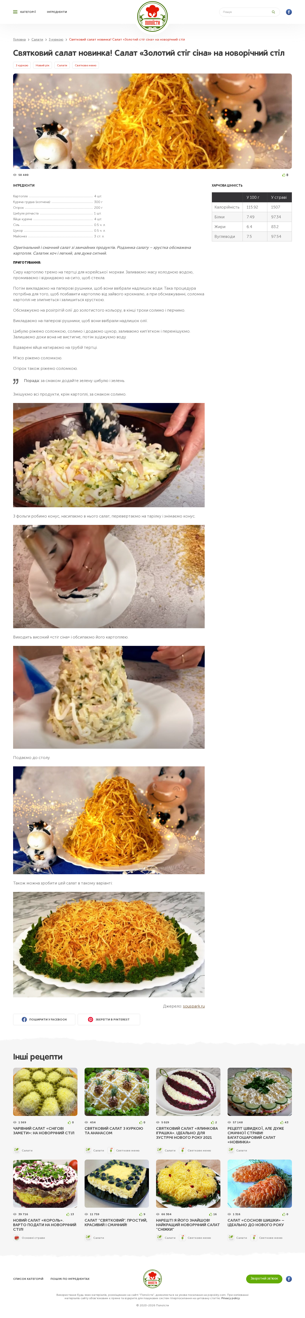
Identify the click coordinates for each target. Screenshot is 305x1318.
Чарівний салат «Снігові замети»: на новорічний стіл (43, 1130)
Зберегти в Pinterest (113, 1019)
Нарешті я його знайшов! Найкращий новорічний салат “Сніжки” (188, 1225)
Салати (62, 65)
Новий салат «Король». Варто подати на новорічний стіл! (44, 1225)
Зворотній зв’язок (264, 1278)
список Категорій (28, 1279)
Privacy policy (230, 1298)
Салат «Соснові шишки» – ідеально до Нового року (256, 1222)
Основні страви (33, 1238)
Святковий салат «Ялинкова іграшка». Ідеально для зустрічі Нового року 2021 (187, 1133)
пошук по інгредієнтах (70, 1279)
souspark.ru (194, 1006)
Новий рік (42, 65)
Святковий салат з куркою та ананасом (114, 1130)
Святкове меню (85, 65)
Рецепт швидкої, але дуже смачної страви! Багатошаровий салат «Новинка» (256, 1135)
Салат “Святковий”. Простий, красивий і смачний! (116, 1222)
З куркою (22, 65)
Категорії (28, 12)
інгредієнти (57, 12)
